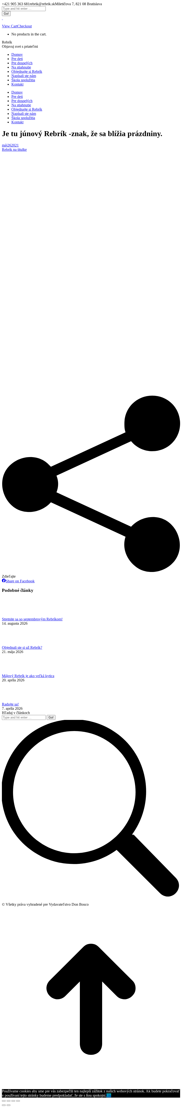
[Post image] (15, 615)
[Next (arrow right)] (8, 1105)
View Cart (9, 26)
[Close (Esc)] (4, 1101)
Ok (108, 1095)
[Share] (8, 1101)
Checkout (24, 26)
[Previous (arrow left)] (4, 1105)
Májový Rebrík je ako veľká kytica (28, 676)
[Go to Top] (91, 1087)
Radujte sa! (10, 704)
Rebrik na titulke (14, 149)
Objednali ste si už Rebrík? (22, 647)
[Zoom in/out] (18, 1101)
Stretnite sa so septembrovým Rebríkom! (32, 619)
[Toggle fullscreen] (13, 1101)
